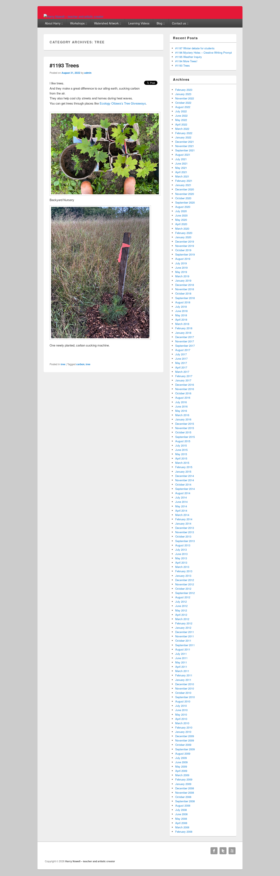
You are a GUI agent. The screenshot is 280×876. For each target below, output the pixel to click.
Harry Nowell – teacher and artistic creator (90, 861)
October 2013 (183, 536)
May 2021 (181, 168)
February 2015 (183, 467)
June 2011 (181, 658)
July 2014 (181, 497)
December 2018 (184, 285)
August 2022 (182, 107)
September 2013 (185, 541)
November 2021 (184, 146)
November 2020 (184, 194)
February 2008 (183, 831)
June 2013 (181, 554)
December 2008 (184, 788)
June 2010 (181, 710)
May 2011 (181, 662)
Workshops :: (78, 23)
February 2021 (183, 181)
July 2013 (181, 549)
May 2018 (181, 315)
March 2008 (182, 827)
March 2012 (182, 619)
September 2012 (185, 593)
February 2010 (183, 727)
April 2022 (181, 124)
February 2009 (183, 779)
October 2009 (183, 745)
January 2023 (183, 94)
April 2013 (181, 562)
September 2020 (185, 202)
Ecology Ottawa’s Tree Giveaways (123, 103)
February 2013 (183, 571)
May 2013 (181, 558)
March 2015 (182, 463)
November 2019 (184, 246)
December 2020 (184, 189)
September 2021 (185, 150)
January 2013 (183, 576)
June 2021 (181, 163)
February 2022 (183, 133)
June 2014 (181, 502)
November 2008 (184, 792)
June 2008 (181, 814)
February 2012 (183, 623)
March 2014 (182, 515)
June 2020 (181, 215)
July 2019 (181, 263)
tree (63, 364)
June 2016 (181, 406)
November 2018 (184, 289)
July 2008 (181, 810)
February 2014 (183, 519)
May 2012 (181, 610)
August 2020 (182, 207)
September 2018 (185, 298)
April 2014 (181, 510)
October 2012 (183, 589)
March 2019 (182, 276)
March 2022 (182, 129)
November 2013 (184, 532)
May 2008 (181, 819)
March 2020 (182, 228)
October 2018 (183, 293)
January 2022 (183, 137)
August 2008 (182, 805)
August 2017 (182, 350)
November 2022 (184, 98)
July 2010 (181, 706)
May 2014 (181, 506)
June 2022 (181, 115)
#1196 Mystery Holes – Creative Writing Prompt (203, 52)
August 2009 (182, 753)
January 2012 (183, 628)
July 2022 (181, 111)
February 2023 (183, 90)
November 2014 (184, 480)
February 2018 (183, 328)
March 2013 (182, 567)
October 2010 (183, 693)
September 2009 (185, 749)
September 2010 (185, 697)
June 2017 (181, 358)
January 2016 (183, 419)
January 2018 (183, 333)
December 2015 (184, 424)
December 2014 (184, 476)
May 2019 (181, 272)
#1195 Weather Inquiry (188, 57)
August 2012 (182, 597)
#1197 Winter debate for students (195, 48)
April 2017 (181, 367)
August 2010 (182, 701)
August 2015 (182, 441)
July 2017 (181, 354)
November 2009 (184, 740)
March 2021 (182, 176)
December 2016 (184, 385)
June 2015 (181, 450)
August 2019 (182, 259)
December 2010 (184, 684)
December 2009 (184, 736)
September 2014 (185, 489)
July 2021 (181, 159)
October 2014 (183, 484)
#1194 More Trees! (186, 61)
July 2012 (181, 601)
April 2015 (181, 458)
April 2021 (181, 172)
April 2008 (181, 823)
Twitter (223, 850)
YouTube (232, 850)
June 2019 (181, 267)
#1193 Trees (64, 65)
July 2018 (181, 306)
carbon (80, 364)
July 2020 (181, 211)
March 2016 (182, 415)
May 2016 (181, 411)
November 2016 (184, 389)
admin (87, 73)
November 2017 (184, 341)
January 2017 (183, 380)
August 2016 (182, 397)
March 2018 (182, 324)
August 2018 (182, 302)
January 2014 (183, 523)
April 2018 (181, 319)
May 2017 (181, 363)
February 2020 (183, 233)
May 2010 (181, 714)
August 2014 (182, 493)
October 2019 (183, 250)
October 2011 (183, 640)
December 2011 (184, 632)
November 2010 (184, 688)
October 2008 (183, 797)
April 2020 (181, 224)
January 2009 (183, 784)
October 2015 (183, 432)
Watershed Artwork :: (107, 23)
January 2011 (183, 680)
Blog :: (161, 23)
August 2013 (182, 545)
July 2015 (181, 445)
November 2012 (184, 584)
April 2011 (181, 667)
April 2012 (181, 615)
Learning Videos (138, 23)
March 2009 (182, 775)
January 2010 (183, 732)
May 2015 (181, 454)
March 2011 (182, 671)
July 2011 (181, 654)
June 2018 (181, 311)
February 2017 (183, 376)
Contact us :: (180, 23)
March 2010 (182, 723)
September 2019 (185, 254)
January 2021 (183, 185)
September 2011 (185, 645)
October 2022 (183, 103)
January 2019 (183, 280)
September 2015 (185, 437)
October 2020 (183, 198)
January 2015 (183, 471)
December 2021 (184, 142)
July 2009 (181, 758)
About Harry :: (54, 23)
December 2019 (184, 241)
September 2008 (185, 801)
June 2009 (181, 762)
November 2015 (184, 428)
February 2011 (183, 675)
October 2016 (183, 393)
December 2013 (184, 528)
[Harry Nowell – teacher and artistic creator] (73, 16)
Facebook (214, 850)
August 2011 (182, 649)
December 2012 (184, 580)
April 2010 (181, 719)
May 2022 (181, 120)
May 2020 (181, 220)
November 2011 (184, 636)
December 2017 (184, 337)
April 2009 (181, 771)
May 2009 (181, 766)
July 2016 (181, 402)
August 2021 (182, 155)
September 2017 (185, 346)
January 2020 (183, 237)
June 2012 (181, 606)
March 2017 (182, 372)
